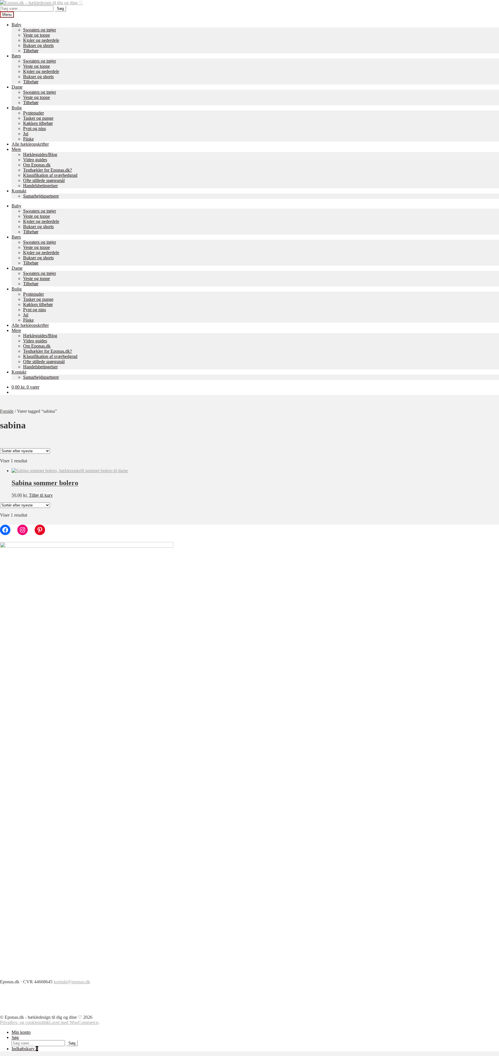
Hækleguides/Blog (40, 154)
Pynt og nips (34, 128)
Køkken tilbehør (38, 123)
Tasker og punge (38, 118)
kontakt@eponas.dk (72, 981)
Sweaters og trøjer (39, 29)
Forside (7, 411)
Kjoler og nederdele (41, 40)
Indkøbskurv (25, 1048)
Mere (16, 149)
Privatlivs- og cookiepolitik (24, 1022)
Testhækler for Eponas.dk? (47, 170)
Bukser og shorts (38, 45)
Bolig (17, 107)
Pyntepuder (33, 112)
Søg (60, 8)
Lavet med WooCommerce (73, 1022)
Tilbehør (30, 50)
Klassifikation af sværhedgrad (50, 175)
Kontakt (19, 190)
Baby (16, 24)
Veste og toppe (36, 35)
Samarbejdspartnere (41, 196)
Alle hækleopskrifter (30, 144)
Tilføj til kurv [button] (41, 495)
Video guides (35, 159)
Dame (17, 87)
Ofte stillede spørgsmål (44, 180)
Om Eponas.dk (37, 164)
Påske (28, 138)
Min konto (21, 1032)
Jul (25, 133)
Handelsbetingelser (40, 185)
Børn (16, 55)
